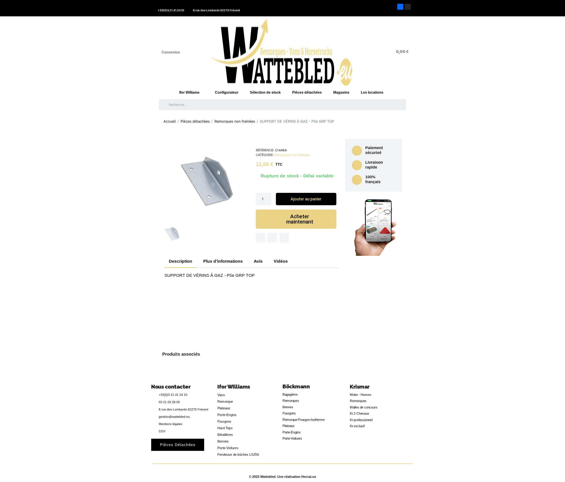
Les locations (372, 92)
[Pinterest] (284, 237)
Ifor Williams (189, 92)
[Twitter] (272, 237)
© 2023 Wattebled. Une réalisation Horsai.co (282, 476)
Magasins (341, 92)
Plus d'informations (223, 261)
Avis (258, 261)
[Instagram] (408, 7)
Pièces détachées (307, 92)
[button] (306, 199)
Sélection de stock (265, 92)
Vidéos (281, 261)
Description (180, 261)
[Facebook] (400, 7)
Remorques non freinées (292, 155)
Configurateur (226, 92)
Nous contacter (170, 386)
